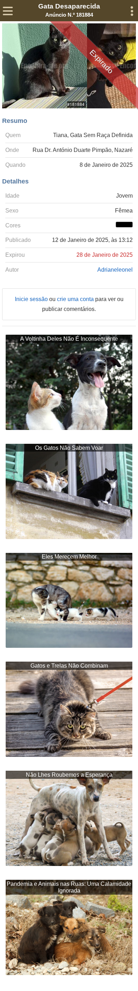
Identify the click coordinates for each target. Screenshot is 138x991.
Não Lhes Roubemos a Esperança (69, 775)
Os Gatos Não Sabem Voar (69, 448)
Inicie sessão (32, 299)
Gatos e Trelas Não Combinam (69, 666)
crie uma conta (76, 299)
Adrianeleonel (115, 270)
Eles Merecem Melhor (69, 557)
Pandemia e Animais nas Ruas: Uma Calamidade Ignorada (69, 887)
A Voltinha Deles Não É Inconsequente (69, 339)
